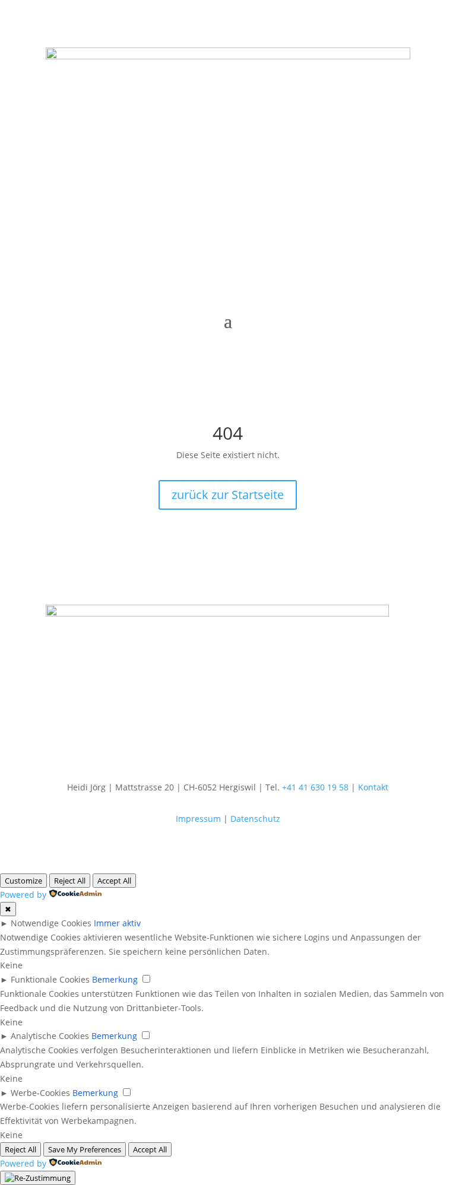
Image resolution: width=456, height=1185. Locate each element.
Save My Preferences (84, 1149)
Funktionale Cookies (50, 979)
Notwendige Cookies (51, 923)
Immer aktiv (117, 923)
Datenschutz (255, 818)
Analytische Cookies (50, 1035)
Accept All (114, 880)
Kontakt (373, 787)
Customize (23, 880)
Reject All (70, 880)
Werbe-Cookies (40, 1092)
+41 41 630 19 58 (315, 787)
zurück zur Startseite (228, 495)
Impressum (198, 818)
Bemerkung (115, 979)
